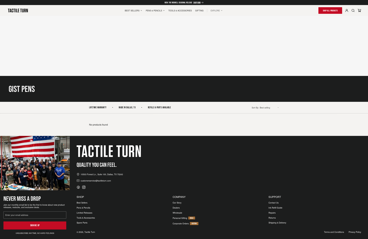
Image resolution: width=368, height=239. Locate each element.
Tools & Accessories (86, 218)
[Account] (346, 10)
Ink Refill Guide (275, 208)
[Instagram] (84, 187)
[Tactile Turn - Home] (18, 10)
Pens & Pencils (83, 208)
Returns (272, 218)
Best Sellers (82, 202)
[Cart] (359, 10)
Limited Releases (84, 213)
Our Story (177, 202)
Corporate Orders (181, 223)
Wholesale (177, 213)
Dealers (176, 208)
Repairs (272, 213)
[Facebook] (78, 187)
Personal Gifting (180, 218)
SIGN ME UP (35, 225)
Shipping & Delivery (277, 222)
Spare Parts (82, 222)
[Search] (353, 10)
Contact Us (274, 202)
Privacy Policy (355, 232)
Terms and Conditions (334, 232)
